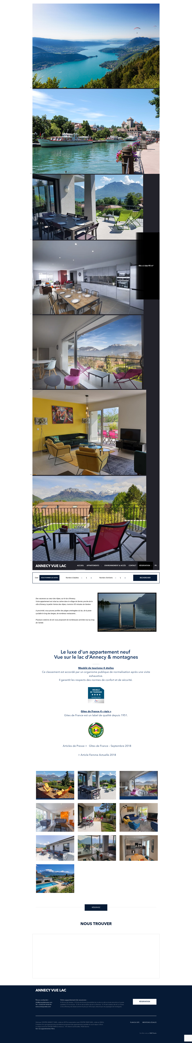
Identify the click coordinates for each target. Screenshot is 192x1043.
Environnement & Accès (115, 566)
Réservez (96, 907)
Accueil (80, 566)
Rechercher (145, 578)
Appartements (93, 566)
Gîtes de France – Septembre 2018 (110, 746)
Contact (132, 566)
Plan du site (134, 1022)
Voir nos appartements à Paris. (45, 1028)
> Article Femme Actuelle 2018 (97, 755)
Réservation (144, 566)
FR (156, 566)
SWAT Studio (153, 1033)
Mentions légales (149, 1022)
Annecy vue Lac (51, 566)
